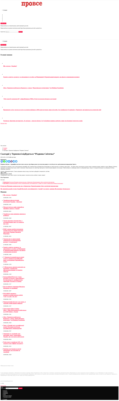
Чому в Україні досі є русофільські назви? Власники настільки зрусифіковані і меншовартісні (13, 327)
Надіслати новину (7, 19)
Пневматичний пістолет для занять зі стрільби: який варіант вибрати (14, 302)
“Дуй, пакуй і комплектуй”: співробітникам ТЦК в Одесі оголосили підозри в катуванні (29, 99)
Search (20, 31)
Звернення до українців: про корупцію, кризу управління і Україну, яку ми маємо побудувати (13, 335)
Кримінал (5, 17)
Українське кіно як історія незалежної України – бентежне (12, 201)
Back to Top (3, 385)
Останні (5, 10)
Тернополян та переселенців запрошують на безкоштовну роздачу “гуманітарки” (12, 240)
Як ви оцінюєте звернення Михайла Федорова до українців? (14, 287)
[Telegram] (14, 161)
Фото (4, 18)
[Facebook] (2, 161)
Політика (5, 16)
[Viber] (11, 161)
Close (2, 387)
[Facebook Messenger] (9, 161)
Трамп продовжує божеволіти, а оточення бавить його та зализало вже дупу (13, 222)
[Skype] (6, 161)
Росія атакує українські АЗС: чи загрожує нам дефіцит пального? (13, 342)
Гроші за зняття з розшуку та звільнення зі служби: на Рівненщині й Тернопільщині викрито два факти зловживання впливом (41, 77)
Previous (2, 123)
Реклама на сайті (7, 20)
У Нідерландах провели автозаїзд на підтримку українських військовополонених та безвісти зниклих (14, 269)
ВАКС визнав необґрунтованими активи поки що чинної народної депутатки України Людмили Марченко (13, 231)
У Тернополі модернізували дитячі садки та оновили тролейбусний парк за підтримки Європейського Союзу (13, 259)
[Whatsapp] (4, 161)
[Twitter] (16, 161)
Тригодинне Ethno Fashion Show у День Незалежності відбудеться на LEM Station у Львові (14, 310)
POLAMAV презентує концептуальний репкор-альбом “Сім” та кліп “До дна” (13, 295)
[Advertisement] (59, 134)
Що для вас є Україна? (10, 66)
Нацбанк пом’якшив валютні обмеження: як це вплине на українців (12, 350)
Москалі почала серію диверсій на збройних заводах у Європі (13, 207)
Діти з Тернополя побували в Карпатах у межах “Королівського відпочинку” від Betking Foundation (33, 88)
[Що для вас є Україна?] (60, 60)
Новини (5, 14)
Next (6, 123)
